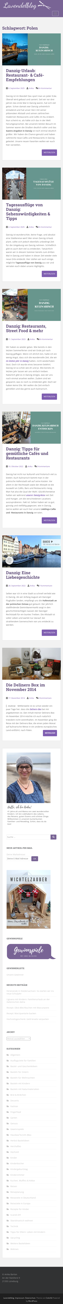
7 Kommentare (45, 585)
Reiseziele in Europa (20, 1203)
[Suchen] (53, 837)
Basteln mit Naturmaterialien (24, 1089)
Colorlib (49, 1298)
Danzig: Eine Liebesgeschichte (23, 575)
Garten (13, 1117)
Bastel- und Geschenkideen (23, 1066)
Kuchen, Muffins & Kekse (22, 1180)
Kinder (13, 1157)
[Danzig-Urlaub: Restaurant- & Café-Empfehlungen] (31, 49)
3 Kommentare (43, 466)
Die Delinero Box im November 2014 (25, 687)
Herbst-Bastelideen (19, 1140)
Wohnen (14, 1249)
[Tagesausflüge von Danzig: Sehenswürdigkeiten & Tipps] (31, 184)
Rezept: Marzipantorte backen (21, 1013)
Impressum (19, 1298)
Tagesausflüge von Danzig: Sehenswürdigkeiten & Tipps (28, 211)
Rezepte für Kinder (19, 1209)
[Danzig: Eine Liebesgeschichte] (31, 551)
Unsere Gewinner (15, 974)
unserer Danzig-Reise (35, 495)
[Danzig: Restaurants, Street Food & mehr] (31, 305)
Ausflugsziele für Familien (23, 1060)
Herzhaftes (15, 1146)
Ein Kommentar (45, 88)
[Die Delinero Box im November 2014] (31, 664)
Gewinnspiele (17, 1129)
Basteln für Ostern (19, 1072)
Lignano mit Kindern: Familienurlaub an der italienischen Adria (28, 1000)
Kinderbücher (17, 1163)
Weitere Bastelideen (20, 1243)
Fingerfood (15, 1112)
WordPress (32, 1301)
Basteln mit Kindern (20, 1083)
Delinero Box (35, 709)
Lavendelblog (8, 1298)
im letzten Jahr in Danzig (17, 361)
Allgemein (15, 1054)
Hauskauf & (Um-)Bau (20, 1134)
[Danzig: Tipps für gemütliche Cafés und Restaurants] (31, 428)
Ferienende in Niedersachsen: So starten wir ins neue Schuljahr (30, 992)
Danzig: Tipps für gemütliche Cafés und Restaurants (27, 453)
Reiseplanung (17, 1192)
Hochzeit (14, 1152)
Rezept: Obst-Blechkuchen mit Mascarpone (28, 1007)
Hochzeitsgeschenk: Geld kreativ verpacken (28, 1019)
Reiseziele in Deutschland (23, 1197)
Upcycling (15, 1237)
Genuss (14, 1123)
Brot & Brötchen (18, 1094)
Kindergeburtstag (19, 1169)
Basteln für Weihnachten (22, 1077)
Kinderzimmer (17, 1174)
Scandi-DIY (15, 1214)
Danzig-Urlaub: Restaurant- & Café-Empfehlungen (25, 75)
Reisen (13, 1186)
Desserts (14, 1100)
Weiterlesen (49, 152)
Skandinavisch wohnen (21, 1220)
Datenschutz (30, 1298)
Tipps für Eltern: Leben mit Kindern (27, 1232)
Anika (31, 88)
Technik (14, 1226)
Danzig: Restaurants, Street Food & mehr (26, 328)
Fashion (14, 1106)
